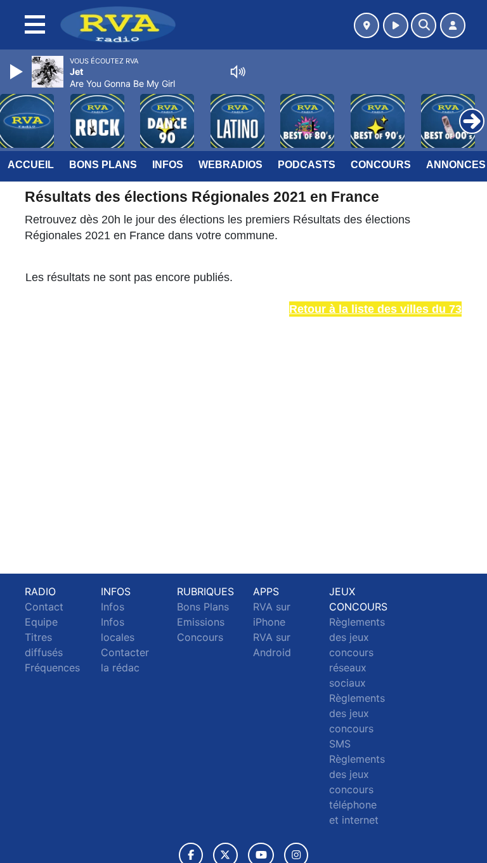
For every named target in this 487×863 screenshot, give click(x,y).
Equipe (41, 622)
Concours (381, 164)
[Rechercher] (423, 25)
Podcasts (306, 164)
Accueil (31, 164)
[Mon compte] (452, 25)
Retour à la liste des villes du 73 (375, 309)
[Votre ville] (366, 25)
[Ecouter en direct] (395, 25)
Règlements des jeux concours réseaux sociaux (357, 652)
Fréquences (52, 667)
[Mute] (237, 71)
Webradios (230, 164)
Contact (44, 606)
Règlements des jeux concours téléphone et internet (357, 789)
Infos (167, 164)
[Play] (17, 71)
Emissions (200, 622)
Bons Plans (103, 164)
